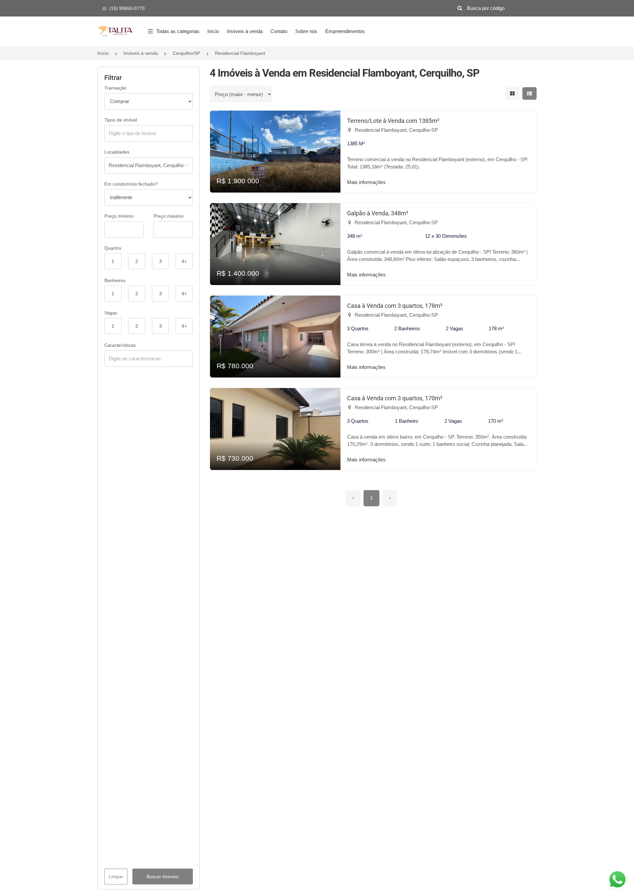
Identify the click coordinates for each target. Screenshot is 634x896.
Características (120, 345)
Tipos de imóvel (120, 120)
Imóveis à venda (245, 31)
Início (213, 31)
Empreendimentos (345, 31)
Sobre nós (306, 31)
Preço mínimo (118, 216)
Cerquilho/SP (186, 53)
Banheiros (114, 280)
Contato (278, 31)
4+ (184, 261)
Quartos (112, 248)
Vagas (110, 312)
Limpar (116, 876)
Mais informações (366, 182)
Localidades (116, 152)
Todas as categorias (177, 31)
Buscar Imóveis (163, 876)
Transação (115, 87)
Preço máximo (169, 216)
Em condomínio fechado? (131, 184)
